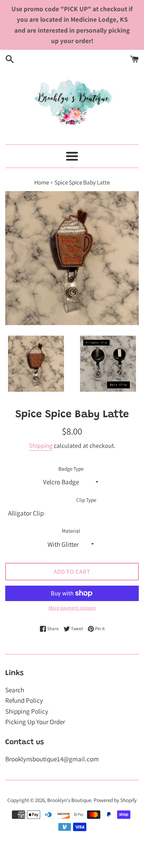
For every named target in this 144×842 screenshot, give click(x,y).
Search (14, 690)
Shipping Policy (26, 711)
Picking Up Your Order (35, 722)
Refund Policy (24, 700)
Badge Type (71, 468)
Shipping (40, 446)
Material (71, 530)
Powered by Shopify (115, 799)
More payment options (72, 608)
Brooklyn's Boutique (69, 799)
